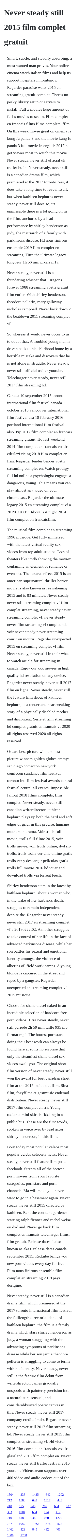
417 (58, 1512)
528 (59, 1523)
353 (9, 1512)
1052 (22, 1523)
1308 (10, 1535)
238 (22, 1494)
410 (9, 1506)
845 (34, 1529)
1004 (22, 1512)
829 (22, 1529)
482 (46, 1529)
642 (48, 1494)
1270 (59, 1518)
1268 (23, 1535)
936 (33, 1518)
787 (9, 1523)
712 (9, 1500)
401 (58, 1529)
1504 (10, 1494)
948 (33, 1506)
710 (9, 1518)
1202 (60, 1494)
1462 (10, 1529)
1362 (35, 1523)
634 (56, 1506)
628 (34, 1500)
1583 (22, 1500)
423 (59, 1500)
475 (21, 1506)
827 (68, 1506)
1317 (47, 1500)
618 (21, 1518)
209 (44, 1506)
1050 (45, 1518)
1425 (35, 1494)
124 (46, 1512)
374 (48, 1523)
